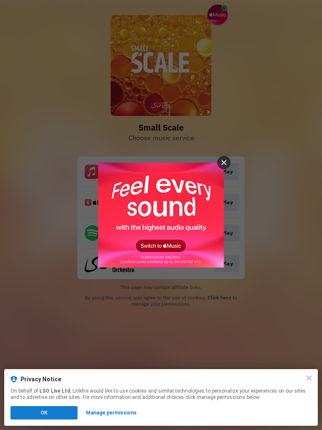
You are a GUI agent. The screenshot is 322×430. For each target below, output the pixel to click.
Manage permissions (111, 413)
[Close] (309, 378)
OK (44, 413)
